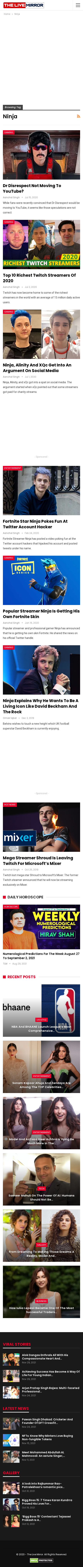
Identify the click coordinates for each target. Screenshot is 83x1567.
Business (41, 1301)
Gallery (41, 1244)
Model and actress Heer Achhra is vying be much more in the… (41, 1141)
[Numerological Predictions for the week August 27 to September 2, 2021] (41, 927)
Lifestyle (42, 1019)
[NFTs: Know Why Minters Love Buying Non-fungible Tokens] (11, 1440)
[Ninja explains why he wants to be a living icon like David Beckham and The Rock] (41, 670)
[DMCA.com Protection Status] (41, 1560)
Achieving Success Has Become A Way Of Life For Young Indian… (51, 1373)
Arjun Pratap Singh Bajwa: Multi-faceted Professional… (50, 1389)
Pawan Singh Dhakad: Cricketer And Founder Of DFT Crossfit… (47, 1421)
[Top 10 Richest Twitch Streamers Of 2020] (41, 244)
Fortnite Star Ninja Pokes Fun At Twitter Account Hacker (35, 524)
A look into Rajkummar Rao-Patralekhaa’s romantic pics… (43, 1485)
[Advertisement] (41, 59)
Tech (41, 1188)
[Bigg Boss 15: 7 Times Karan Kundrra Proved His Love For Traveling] (11, 1504)
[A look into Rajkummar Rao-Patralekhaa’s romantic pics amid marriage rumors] (11, 1488)
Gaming (8, 132)
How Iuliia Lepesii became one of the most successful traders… (41, 1310)
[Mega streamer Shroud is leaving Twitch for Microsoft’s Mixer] (41, 827)
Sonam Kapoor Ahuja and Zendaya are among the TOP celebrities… (41, 1085)
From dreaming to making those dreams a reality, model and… (41, 1254)
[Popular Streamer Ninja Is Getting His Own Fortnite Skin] (41, 580)
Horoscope (11, 906)
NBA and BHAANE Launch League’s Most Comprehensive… (41, 1029)
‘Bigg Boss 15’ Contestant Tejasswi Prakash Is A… (46, 1518)
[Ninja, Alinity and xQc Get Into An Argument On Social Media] (41, 334)
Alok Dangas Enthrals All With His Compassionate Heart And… (45, 1356)
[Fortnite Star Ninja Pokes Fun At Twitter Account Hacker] (41, 490)
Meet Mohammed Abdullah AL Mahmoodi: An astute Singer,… (43, 1454)
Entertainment (12, 468)
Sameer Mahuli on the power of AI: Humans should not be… (41, 1198)
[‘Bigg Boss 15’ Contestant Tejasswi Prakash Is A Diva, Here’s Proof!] (11, 1521)
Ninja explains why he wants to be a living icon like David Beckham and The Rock (40, 706)
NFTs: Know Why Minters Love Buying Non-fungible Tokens (47, 1437)
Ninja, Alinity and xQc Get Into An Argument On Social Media (37, 367)
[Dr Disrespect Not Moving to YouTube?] (41, 155)
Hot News (9, 804)
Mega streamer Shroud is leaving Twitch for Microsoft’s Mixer (38, 860)
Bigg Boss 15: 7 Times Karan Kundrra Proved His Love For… (47, 1502)
